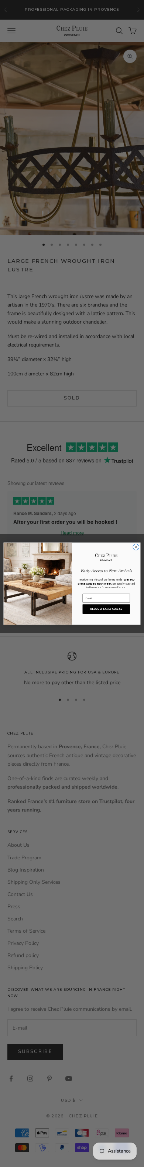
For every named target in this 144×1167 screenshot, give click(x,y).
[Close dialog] (136, 547)
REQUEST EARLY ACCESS (106, 609)
